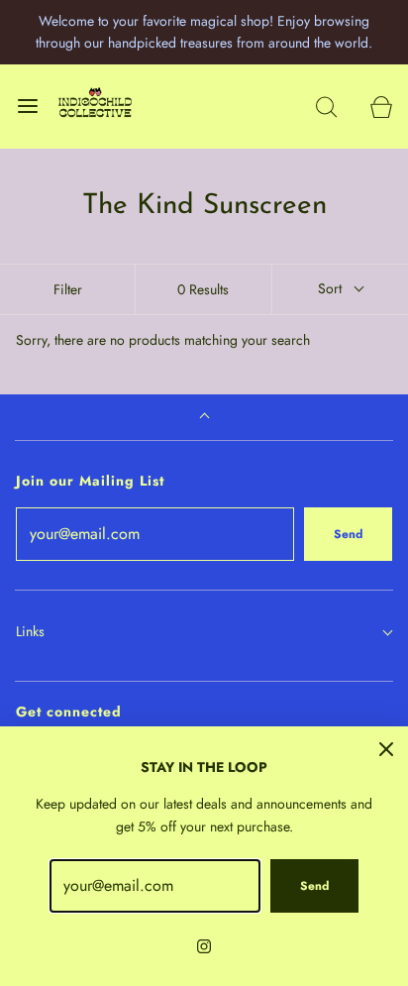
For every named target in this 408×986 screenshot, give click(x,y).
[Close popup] (386, 748)
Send (348, 534)
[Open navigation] (27, 106)
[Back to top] (204, 417)
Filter (67, 289)
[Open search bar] (326, 106)
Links (30, 631)
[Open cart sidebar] (381, 106)
